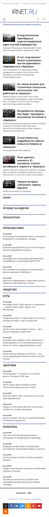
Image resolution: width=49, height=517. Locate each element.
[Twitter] (22, 506)
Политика (10, 426)
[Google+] (33, 506)
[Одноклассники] (28, 506)
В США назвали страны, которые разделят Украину (23, 458)
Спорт (7, 197)
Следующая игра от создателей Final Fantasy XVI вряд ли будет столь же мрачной (24, 319)
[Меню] (4, 19)
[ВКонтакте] (16, 506)
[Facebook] (11, 506)
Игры (6, 296)
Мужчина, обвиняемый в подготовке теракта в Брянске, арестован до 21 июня (24, 281)
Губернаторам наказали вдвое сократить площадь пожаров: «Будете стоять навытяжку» (25, 26)
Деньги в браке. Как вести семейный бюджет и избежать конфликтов (24, 419)
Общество (10, 289)
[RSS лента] (5, 511)
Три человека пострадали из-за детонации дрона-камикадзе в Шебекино (23, 270)
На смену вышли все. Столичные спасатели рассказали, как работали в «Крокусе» (24, 88)
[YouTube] (39, 506)
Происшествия (13, 228)
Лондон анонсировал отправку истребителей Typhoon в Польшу (24, 469)
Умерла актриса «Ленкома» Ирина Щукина (29, 184)
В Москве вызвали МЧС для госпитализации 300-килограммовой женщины (24, 248)
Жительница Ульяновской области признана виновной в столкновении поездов (24, 237)
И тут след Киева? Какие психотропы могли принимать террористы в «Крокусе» (22, 62)
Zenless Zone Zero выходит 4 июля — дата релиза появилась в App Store (22, 330)
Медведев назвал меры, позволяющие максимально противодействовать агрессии (24, 447)
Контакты (21, 493)
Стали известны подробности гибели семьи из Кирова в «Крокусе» (23, 142)
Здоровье (9, 365)
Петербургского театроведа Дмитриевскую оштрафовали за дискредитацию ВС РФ (23, 259)
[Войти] (43, 19)
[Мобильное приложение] (5, 506)
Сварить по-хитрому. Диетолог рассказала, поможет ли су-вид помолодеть (23, 408)
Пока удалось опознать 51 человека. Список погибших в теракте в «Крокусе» (24, 162)
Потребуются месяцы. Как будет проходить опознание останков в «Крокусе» (24, 115)
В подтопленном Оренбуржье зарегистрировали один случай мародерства (22, 40)
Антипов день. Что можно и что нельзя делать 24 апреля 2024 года (21, 375)
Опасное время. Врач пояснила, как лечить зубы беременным (23, 397)
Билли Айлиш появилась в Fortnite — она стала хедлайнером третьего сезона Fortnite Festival (24, 356)
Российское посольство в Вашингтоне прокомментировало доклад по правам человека (21, 482)
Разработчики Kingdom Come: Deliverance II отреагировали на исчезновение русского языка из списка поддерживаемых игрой (23, 343)
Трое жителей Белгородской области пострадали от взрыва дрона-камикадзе (22, 436)
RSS (29, 493)
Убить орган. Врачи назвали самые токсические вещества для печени (19, 386)
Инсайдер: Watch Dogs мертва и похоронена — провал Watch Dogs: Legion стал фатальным (24, 307)
